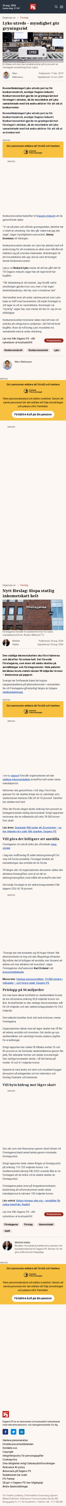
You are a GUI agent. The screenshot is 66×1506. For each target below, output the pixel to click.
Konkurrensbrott (13, 350)
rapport (15, 775)
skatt (7, 1231)
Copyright (8, 1451)
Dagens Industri (46, 215)
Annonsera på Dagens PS (17, 1471)
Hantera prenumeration (15, 1440)
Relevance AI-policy (14, 1467)
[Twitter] (13, 1432)
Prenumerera (54, 340)
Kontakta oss (10, 1448)
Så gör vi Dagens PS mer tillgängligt (23, 1482)
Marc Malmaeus (23, 361)
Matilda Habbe (22, 1242)
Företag (24, 17)
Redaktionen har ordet (15, 1474)
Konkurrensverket (38, 350)
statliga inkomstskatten (16, 779)
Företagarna (11, 1224)
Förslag (28, 1224)
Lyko (56, 350)
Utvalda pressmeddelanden (18, 1444)
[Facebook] (5, 1432)
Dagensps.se (9, 17)
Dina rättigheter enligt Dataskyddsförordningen (29, 1463)
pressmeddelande (13, 972)
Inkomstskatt (46, 1224)
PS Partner (9, 1478)
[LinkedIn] (22, 1432)
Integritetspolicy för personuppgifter (23, 1455)
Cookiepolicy (10, 1459)
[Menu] (61, 7)
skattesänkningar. (13, 692)
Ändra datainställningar (15, 1486)
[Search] (56, 7)
